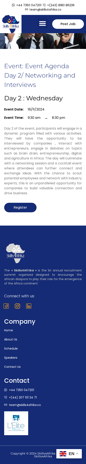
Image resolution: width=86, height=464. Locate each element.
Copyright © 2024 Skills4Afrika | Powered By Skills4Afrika (43, 455)
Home (8, 330)
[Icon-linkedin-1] (29, 306)
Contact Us (12, 367)
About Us (10, 339)
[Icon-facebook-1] (6, 306)
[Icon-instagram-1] (17, 306)
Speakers (10, 358)
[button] (42, 23)
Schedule (11, 348)
